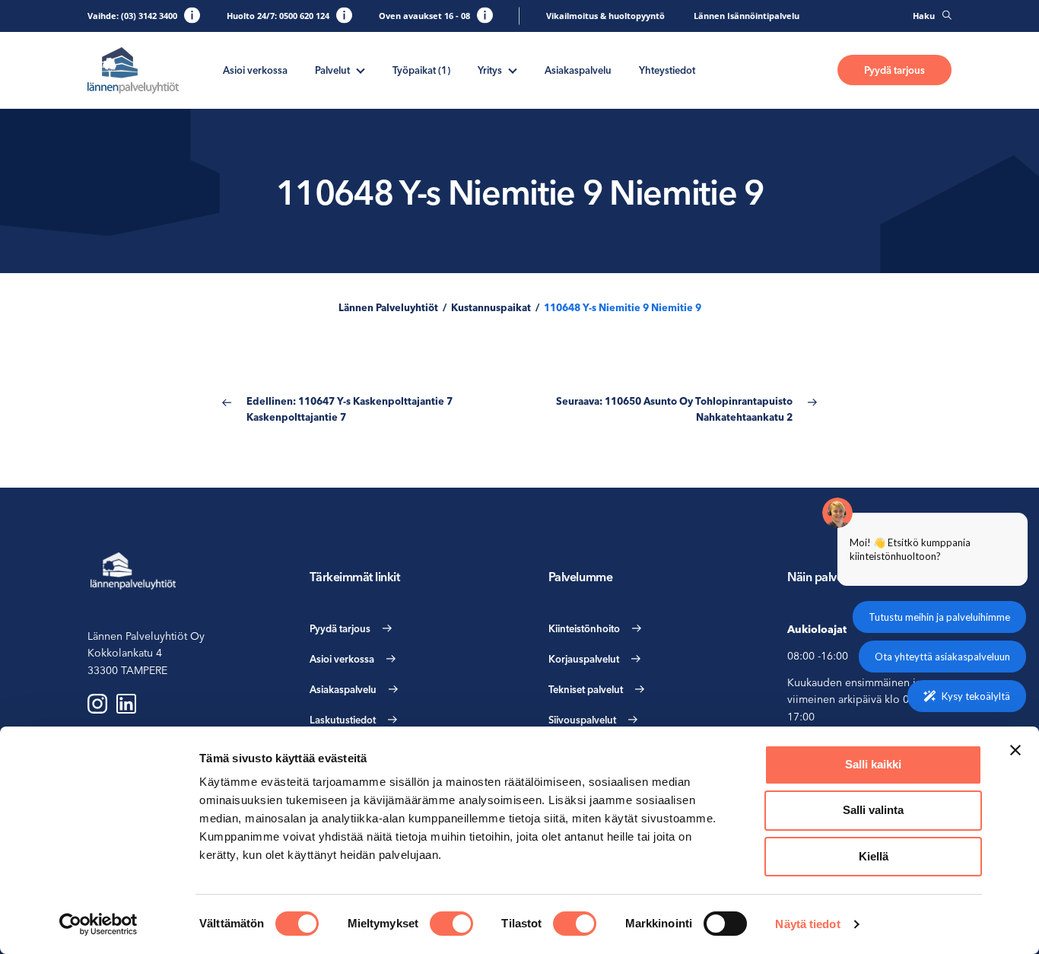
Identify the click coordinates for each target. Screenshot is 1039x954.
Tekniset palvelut (585, 689)
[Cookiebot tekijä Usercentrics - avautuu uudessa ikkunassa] (98, 924)
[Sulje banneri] (1015, 750)
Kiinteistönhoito (584, 628)
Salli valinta (873, 809)
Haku (924, 15)
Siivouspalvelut (582, 720)
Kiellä (873, 856)
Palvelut (332, 70)
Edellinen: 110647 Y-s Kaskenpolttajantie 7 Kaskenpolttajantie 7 (349, 409)
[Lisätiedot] (192, 15)
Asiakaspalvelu (578, 70)
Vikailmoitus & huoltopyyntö (605, 15)
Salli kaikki (873, 764)
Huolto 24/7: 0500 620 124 (278, 15)
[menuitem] (255, 70)
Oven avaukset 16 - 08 (424, 15)
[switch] (451, 923)
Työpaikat (421, 70)
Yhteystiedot (667, 70)
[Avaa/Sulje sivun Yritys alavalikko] (513, 69)
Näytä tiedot (807, 923)
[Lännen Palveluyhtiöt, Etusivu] (133, 70)
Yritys (490, 70)
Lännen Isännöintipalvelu (746, 15)
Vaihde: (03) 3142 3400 (132, 15)
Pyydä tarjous (894, 70)
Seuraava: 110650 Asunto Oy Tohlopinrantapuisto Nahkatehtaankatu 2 (674, 409)
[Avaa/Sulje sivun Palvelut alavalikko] (360, 69)
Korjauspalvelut (583, 659)
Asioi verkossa (255, 70)
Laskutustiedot (343, 720)
